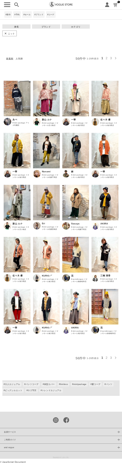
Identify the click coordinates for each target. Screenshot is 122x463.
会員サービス (10, 432)
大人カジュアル (12, 384)
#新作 (8, 14)
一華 (73, 119)
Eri (43, 223)
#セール (27, 14)
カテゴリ (75, 26)
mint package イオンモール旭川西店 (79, 124)
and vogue (9, 447)
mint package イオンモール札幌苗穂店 (50, 228)
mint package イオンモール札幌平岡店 (50, 176)
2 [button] (107, 58)
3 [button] (111, 58)
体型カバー (49, 384)
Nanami (46, 171)
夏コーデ (96, 384)
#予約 (17, 14)
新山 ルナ (47, 119)
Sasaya (75, 223)
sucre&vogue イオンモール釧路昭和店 (79, 280)
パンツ (109, 384)
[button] (116, 57)
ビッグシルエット (13, 390)
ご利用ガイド (10, 440)
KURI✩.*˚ (47, 275)
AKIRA (104, 223)
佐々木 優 (105, 119)
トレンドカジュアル (51, 390)
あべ (15, 119)
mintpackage (79, 384)
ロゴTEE (32, 390)
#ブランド (38, 14)
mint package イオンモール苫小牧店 (50, 124)
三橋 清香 (105, 275)
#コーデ (50, 14)
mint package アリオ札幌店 (21, 124)
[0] (115, 4)
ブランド (46, 26)
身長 (16, 26)
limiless (64, 384)
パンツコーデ (32, 384)
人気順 (19, 58)
